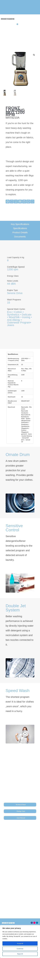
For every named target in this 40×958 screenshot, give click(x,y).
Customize (20, 948)
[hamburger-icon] (35, 19)
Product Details (20, 232)
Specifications (20, 228)
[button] (34, 55)
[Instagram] (34, 923)
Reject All (20, 954)
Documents (20, 236)
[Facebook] (32, 923)
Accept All (20, 943)
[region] (20, 941)
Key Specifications (20, 224)
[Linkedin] (37, 923)
